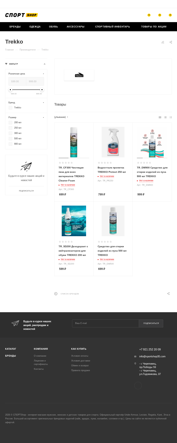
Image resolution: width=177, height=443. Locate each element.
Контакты (39, 369)
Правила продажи (80, 370)
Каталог (10, 349)
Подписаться (151, 323)
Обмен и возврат (80, 365)
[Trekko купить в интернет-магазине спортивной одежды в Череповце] (79, 75)
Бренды (10, 356)
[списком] (165, 117)
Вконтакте (138, 385)
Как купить (78, 349)
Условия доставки (80, 360)
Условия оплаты (79, 356)
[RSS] (163, 42)
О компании (40, 356)
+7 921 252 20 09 (150, 349)
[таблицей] (170, 117)
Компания (41, 349)
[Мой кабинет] (170, 4)
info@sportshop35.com (152, 356)
